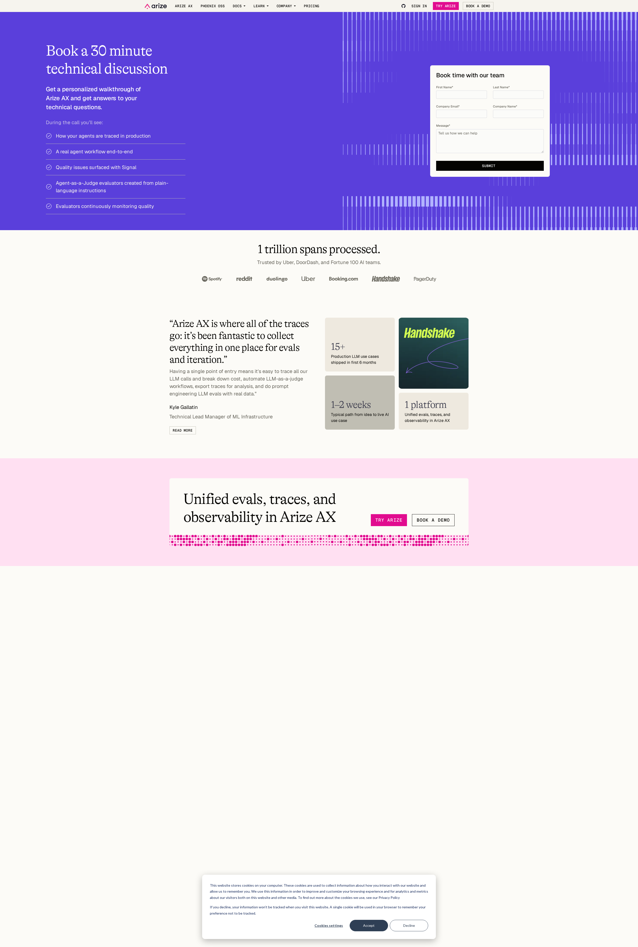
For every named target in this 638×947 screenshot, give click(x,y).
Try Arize (446, 6)
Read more (183, 430)
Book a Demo (478, 6)
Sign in (419, 6)
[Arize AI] (156, 6)
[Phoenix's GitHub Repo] (403, 6)
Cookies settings (329, 925)
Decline (409, 925)
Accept (369, 925)
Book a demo (433, 520)
